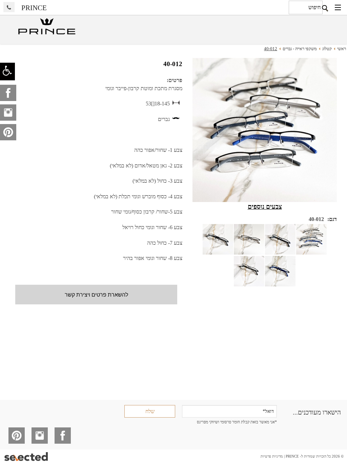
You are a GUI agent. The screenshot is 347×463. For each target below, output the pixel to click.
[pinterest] (8, 132)
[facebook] (8, 93)
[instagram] (8, 112)
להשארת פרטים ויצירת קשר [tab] (96, 294)
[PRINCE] (46, 27)
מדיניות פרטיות (272, 456)
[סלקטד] (26, 456)
